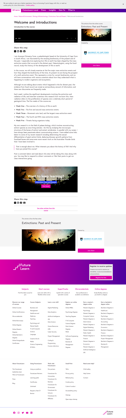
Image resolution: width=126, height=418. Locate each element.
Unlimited (33, 386)
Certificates (33, 382)
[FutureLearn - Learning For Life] (108, 412)
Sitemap (68, 395)
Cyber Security (52, 332)
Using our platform (35, 369)
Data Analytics (52, 312)
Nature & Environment (25, 16)
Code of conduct (70, 386)
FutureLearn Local (30, 10)
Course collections (53, 346)
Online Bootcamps (17, 320)
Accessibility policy (71, 391)
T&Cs (67, 369)
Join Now (96, 65)
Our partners (51, 369)
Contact (85, 378)
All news (16, 10)
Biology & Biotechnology (40, 16)
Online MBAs (69, 308)
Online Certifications (18, 312)
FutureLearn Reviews (36, 373)
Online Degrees (16, 325)
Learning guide (34, 378)
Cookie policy (70, 382)
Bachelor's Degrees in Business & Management (107, 344)
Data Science (52, 322)
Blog (13, 383)
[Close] (123, 4)
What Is (71, 10)
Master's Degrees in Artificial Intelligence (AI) (89, 349)
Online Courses (16, 308)
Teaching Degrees (71, 316)
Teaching (32, 319)
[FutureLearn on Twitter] (23, 412)
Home (15, 16)
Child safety (86, 369)
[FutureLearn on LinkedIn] (31, 412)
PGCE (67, 332)
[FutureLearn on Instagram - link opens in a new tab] (18, 412)
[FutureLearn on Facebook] (14, 412)
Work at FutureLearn (18, 375)
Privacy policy (70, 373)
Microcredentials (17, 316)
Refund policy (70, 378)
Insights (52, 10)
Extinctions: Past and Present (57, 16)
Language (33, 334)
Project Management (54, 336)
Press (43, 10)
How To (62, 10)
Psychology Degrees (71, 312)
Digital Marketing (53, 308)
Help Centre (86, 373)
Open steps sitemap (71, 399)
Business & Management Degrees (69, 344)
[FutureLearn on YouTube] (27, 412)
